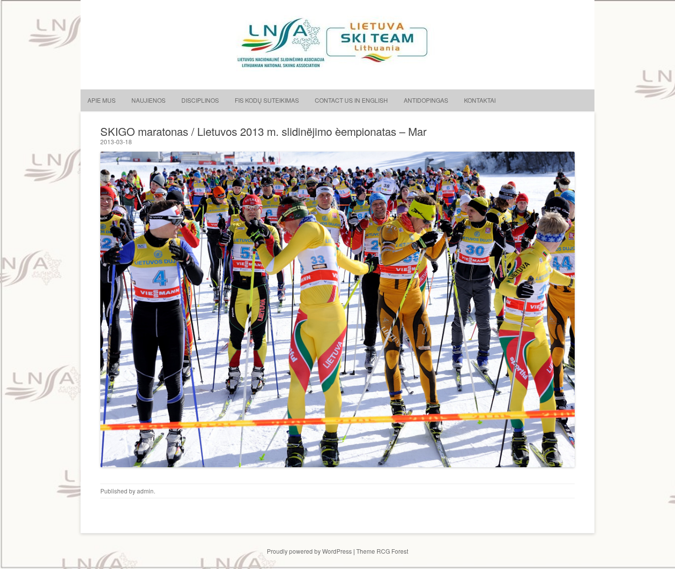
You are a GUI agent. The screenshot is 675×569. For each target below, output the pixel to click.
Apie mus (101, 100)
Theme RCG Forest (382, 551)
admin (145, 491)
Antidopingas (426, 100)
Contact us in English (351, 100)
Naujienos (148, 100)
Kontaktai (480, 100)
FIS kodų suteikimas (267, 100)
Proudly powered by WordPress (309, 551)
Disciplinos (200, 100)
